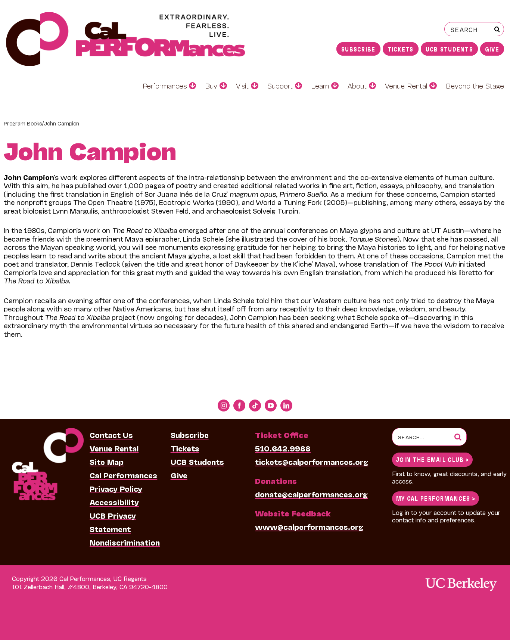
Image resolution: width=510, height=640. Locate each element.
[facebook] (239, 405)
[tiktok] (255, 405)
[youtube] (271, 405)
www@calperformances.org (309, 526)
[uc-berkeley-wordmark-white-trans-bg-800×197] (460, 577)
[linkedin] (286, 405)
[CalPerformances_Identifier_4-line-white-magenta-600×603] (48, 431)
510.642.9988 (283, 448)
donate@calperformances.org (311, 494)
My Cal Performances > (435, 497)
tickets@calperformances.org (311, 461)
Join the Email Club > (432, 459)
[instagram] (224, 405)
